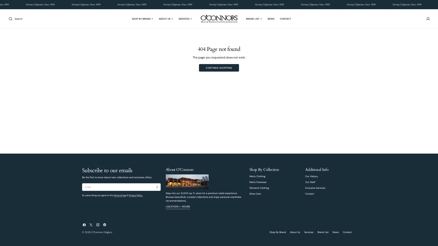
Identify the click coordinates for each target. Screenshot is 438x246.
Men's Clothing (257, 176)
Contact (309, 193)
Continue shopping (219, 67)
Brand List (323, 232)
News (336, 232)
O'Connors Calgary (101, 232)
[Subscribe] (157, 187)
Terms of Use (120, 195)
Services (308, 232)
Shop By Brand (278, 232)
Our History (311, 176)
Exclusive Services (315, 187)
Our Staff (310, 182)
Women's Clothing (259, 187)
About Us (295, 232)
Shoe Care (255, 193)
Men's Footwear (258, 182)
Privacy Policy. (136, 195)
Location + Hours (178, 206)
